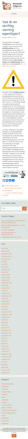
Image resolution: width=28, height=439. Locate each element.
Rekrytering (5, 418)
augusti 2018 (6, 317)
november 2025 (6, 256)
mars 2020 (5, 298)
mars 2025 (5, 267)
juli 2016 (4, 362)
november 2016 (6, 357)
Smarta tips (5, 421)
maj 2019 (4, 306)
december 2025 (7, 254)
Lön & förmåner (6, 405)
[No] (26, 432)
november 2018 (6, 312)
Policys (4, 415)
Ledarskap (5, 400)
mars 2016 (5, 367)
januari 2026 (5, 251)
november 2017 (6, 333)
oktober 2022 (6, 280)
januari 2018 (5, 327)
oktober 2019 (6, 304)
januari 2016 (5, 372)
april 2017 (5, 343)
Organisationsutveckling (9, 410)
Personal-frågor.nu (17, 4)
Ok (14, 435)
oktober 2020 (6, 293)
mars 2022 (5, 285)
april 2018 (5, 322)
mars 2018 (5, 325)
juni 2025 (4, 264)
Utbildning (5, 423)
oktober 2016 (6, 359)
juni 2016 (4, 364)
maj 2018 (4, 320)
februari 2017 (6, 349)
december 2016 (6, 354)
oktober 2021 (6, 288)
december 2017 (6, 330)
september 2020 (7, 296)
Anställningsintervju (8, 384)
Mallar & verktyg (7, 407)
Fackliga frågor (6, 392)
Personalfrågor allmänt (11, 186)
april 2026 (5, 248)
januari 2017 (5, 351)
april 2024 (5, 272)
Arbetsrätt (5, 389)
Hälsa (3, 397)
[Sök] (24, 208)
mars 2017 (5, 346)
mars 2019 (5, 309)
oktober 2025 (6, 259)
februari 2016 (6, 370)
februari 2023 (6, 277)
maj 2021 (4, 291)
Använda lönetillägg (8, 230)
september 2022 (7, 283)
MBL (22, 50)
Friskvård (4, 394)
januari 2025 (5, 269)
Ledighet (4, 402)
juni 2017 (4, 338)
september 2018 (7, 314)
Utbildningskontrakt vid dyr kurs (12, 237)
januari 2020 (5, 301)
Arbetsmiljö (5, 386)
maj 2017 (4, 341)
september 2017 (7, 335)
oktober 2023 (6, 275)
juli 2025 (4, 261)
